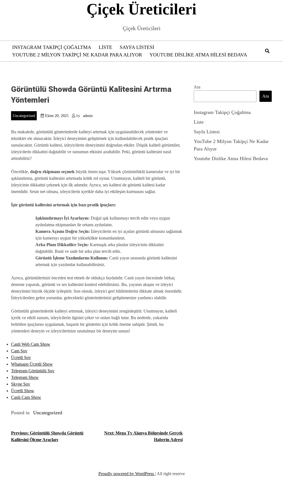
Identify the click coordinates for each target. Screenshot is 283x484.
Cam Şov (19, 350)
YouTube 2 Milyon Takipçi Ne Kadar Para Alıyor (77, 55)
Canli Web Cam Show (30, 344)
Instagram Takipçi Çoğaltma (51, 47)
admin (88, 116)
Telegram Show (25, 377)
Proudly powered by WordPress (126, 473)
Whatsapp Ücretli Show (32, 364)
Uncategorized (24, 116)
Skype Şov (20, 384)
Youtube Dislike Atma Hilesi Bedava (198, 55)
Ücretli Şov (21, 357)
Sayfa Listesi (137, 47)
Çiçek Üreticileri (141, 9)
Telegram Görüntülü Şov (32, 370)
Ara (197, 87)
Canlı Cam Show (26, 397)
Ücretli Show (22, 390)
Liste (105, 47)
